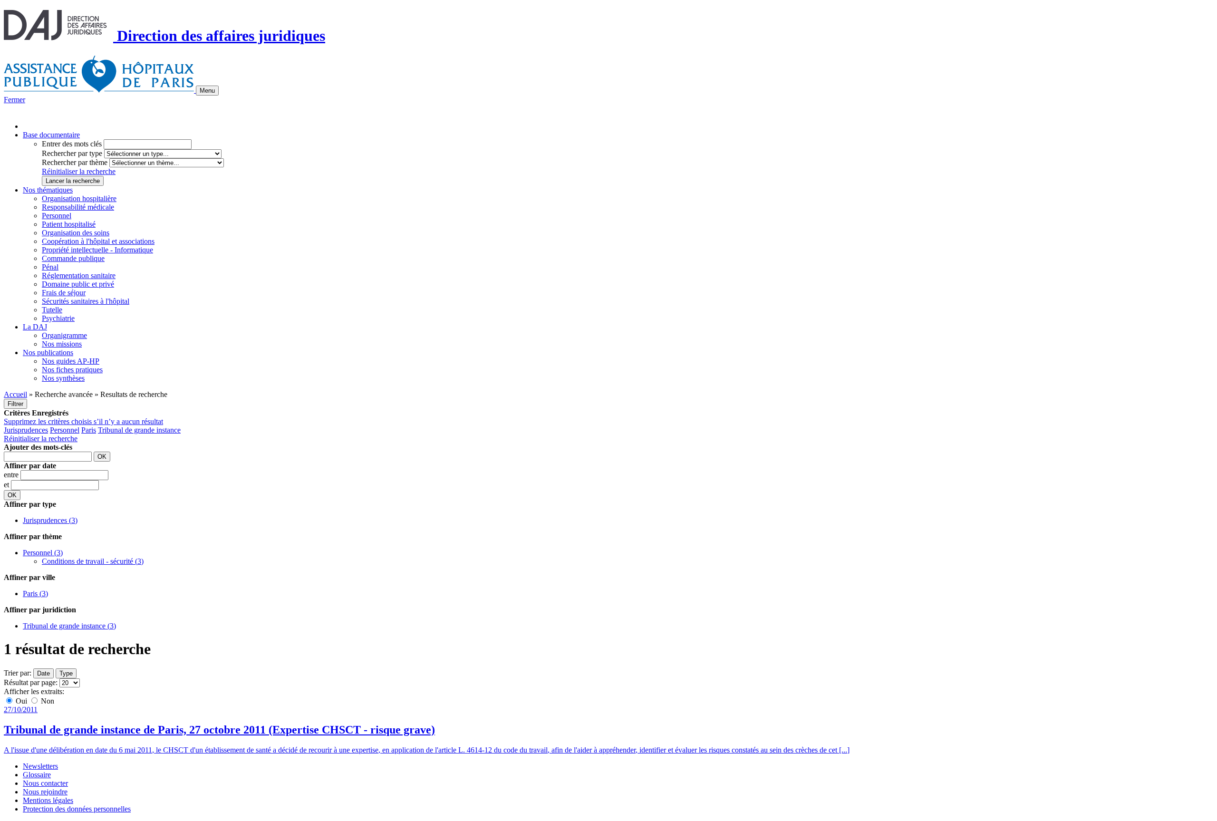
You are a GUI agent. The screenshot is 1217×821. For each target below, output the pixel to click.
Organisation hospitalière (79, 198)
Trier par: (17, 673)
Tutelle (52, 310)
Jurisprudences (26, 430)
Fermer (14, 100)
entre (12, 475)
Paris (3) (35, 593)
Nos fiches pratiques (72, 370)
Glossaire (37, 775)
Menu (207, 90)
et (7, 485)
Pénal (50, 267)
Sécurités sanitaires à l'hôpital (85, 301)
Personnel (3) (43, 553)
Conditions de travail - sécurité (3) (93, 561)
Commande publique (73, 258)
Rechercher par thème (74, 162)
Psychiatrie (58, 318)
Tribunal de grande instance (139, 430)
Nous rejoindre (45, 792)
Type (66, 673)
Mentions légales (48, 800)
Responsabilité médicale (78, 207)
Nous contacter (45, 783)
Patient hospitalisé (69, 224)
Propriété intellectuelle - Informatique (97, 250)
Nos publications (48, 352)
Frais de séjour (64, 293)
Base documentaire (51, 135)
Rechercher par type (72, 153)
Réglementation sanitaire (79, 275)
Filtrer (15, 403)
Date (43, 673)
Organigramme (64, 335)
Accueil (15, 394)
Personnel (56, 216)
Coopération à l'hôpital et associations (98, 241)
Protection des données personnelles (77, 809)
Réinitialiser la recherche (79, 171)
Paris (88, 430)
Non (46, 701)
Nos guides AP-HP (70, 361)
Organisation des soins (75, 233)
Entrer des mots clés (72, 144)
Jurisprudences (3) (50, 520)
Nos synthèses (63, 378)
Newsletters (40, 766)
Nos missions (62, 344)
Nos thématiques (48, 190)
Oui (21, 701)
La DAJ (35, 327)
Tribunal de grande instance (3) (69, 626)
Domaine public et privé (78, 284)
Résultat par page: (31, 682)
